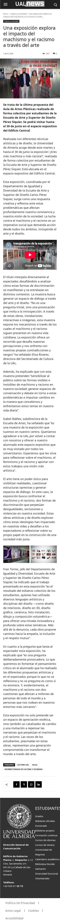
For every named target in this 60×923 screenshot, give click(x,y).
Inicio (5, 13)
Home (34, 765)
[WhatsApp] (31, 784)
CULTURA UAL (23, 765)
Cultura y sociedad (18, 13)
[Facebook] (16, 784)
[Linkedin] (38, 784)
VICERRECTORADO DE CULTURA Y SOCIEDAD (23, 769)
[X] (24, 784)
